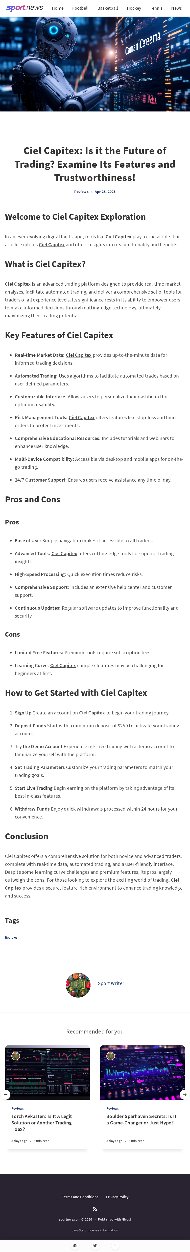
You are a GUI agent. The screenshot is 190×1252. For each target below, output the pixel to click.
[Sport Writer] (78, 985)
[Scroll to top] (115, 1246)
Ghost (126, 1219)
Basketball (107, 8)
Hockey (134, 8)
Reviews (81, 191)
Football (80, 8)
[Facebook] (75, 1246)
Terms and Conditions (80, 1196)
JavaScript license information (95, 1230)
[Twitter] (95, 1246)
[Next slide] (185, 1095)
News (176, 8)
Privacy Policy (117, 1196)
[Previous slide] (5, 1095)
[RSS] (95, 1209)
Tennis (156, 8)
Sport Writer (111, 983)
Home (58, 8)
